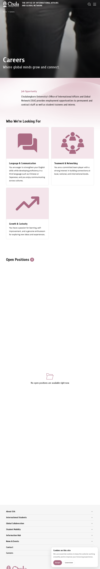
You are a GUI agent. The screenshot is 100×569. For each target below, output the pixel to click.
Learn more (69, 563)
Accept (57, 563)
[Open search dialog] (89, 4)
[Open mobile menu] (94, 4)
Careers (9, 553)
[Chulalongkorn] (11, 4)
